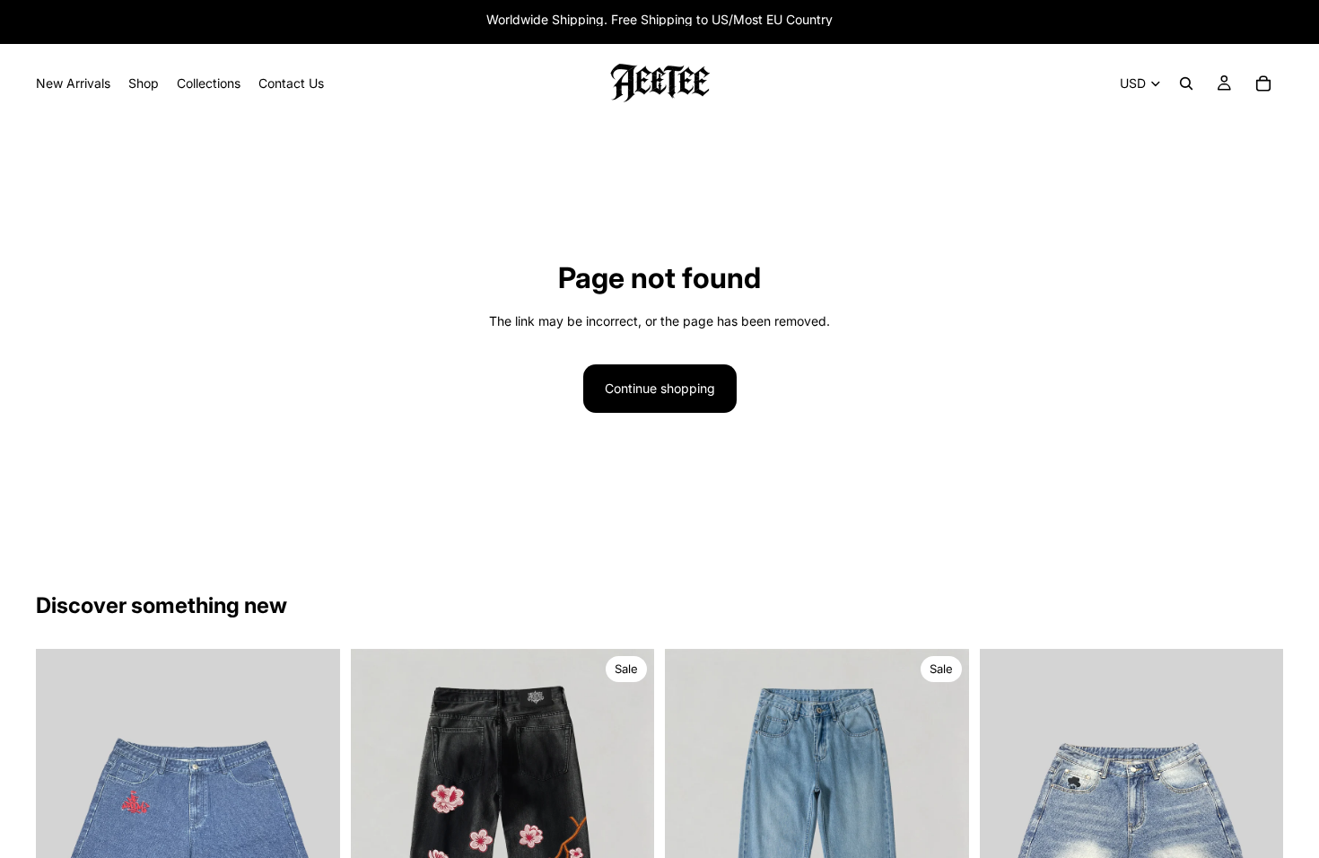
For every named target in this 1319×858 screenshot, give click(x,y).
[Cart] (1263, 83)
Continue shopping (660, 388)
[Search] (1186, 83)
